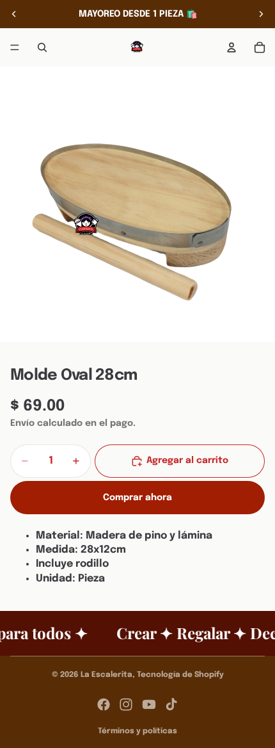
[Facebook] (103, 704)
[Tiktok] (171, 704)
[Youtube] (149, 704)
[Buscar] (42, 47)
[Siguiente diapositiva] (261, 14)
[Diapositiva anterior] (14, 14)
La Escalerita (106, 675)
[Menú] (14, 47)
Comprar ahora (137, 497)
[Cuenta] (231, 47)
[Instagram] (126, 704)
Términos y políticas (137, 731)
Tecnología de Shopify (180, 675)
